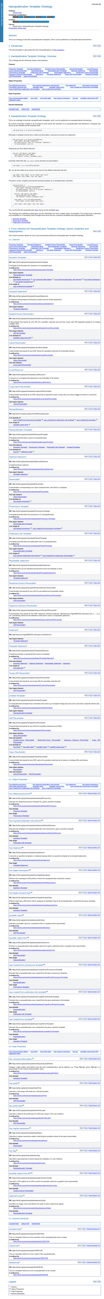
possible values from (56, 87)
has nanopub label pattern (18, 98)
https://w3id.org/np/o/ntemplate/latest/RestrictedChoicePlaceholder (37, 595)
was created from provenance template (84, 87)
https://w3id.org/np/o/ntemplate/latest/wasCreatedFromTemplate (36, 1031)
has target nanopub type (18, 87)
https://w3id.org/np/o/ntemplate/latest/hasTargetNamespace (34, 883)
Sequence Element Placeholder (20, 74)
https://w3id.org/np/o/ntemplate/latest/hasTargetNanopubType (35, 905)
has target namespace (90, 85)
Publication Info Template (40, 72)
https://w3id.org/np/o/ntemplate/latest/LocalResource (32, 382)
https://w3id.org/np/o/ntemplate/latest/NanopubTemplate (33, 442)
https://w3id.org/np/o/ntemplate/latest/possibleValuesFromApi (35, 1185)
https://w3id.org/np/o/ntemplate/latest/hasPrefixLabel (32, 1118)
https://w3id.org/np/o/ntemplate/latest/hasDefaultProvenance (34, 806)
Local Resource (92, 69)
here (36, 210)
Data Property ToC (94, 1058)
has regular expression (62, 98)
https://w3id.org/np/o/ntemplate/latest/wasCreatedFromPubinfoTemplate (39, 1004)
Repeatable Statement (62, 72)
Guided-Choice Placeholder (55, 69)
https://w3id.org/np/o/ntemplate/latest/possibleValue (31, 928)
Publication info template (21, 222)
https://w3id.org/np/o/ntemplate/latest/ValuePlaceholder (33, 764)
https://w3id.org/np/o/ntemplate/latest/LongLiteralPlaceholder (35, 399)
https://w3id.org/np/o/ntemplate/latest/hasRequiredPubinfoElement (37, 833)
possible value (38, 87)
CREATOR (25, 109)
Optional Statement (78, 71)
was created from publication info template (24, 89)
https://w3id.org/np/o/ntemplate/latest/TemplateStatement (33, 658)
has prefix (34, 98)
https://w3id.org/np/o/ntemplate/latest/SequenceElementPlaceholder (37, 620)
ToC (99, 45)
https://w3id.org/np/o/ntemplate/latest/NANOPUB (30, 1275)
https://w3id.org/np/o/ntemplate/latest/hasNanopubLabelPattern (35, 1073)
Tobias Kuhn (17, 12)
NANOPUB (36, 109)
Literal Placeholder (76, 69)
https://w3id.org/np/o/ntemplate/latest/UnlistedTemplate (33, 708)
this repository (59, 50)
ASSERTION (14, 109)
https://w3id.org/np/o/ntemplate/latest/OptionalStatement (33, 469)
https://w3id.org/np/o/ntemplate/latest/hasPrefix (30, 1095)
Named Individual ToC (93, 1229)
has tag (75, 98)
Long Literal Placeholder (18, 71)
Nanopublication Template (57, 71)
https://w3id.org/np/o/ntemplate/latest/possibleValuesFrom (34, 950)
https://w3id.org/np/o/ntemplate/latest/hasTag (29, 1163)
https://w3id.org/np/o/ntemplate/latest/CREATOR (30, 1258)
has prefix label (45, 98)
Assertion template (19, 219)
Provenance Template (17, 72)
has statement (71, 85)
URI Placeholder (15, 76)
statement (66, 663)
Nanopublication (37, 71)
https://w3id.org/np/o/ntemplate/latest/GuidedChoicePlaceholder (36, 328)
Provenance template (20, 220)
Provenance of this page (17, 28)
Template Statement (54, 74)
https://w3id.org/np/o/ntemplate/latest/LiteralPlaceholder (33, 355)
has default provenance (17, 85)
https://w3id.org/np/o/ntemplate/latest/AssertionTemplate (33, 270)
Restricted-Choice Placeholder (87, 72)
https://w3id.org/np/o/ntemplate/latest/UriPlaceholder (32, 730)
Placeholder (93, 71)
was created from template (51, 89)
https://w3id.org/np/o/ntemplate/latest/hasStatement (31, 860)
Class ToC (97, 257)
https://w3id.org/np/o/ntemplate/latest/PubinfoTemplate (32, 546)
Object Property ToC (94, 793)
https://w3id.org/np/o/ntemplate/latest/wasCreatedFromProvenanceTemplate (40, 977)
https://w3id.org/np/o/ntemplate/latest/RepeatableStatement (34, 573)
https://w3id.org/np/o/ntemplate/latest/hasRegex (30, 1140)
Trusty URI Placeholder (73, 74)
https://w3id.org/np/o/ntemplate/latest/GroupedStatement (33, 304)
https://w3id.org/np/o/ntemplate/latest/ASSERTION (31, 1241)
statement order (14, 100)
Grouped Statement (34, 69)
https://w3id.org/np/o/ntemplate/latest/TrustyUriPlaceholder (34, 685)
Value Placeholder (30, 76)
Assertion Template (16, 69)
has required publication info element (46, 85)
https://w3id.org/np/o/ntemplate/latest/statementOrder (32, 1208)
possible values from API (89, 98)
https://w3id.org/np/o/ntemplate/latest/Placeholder (31, 492)
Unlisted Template (91, 74)
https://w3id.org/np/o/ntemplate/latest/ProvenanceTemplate (34, 519)
